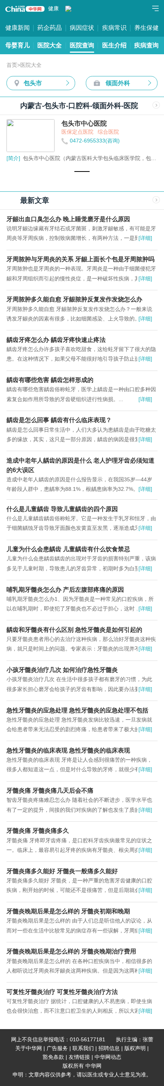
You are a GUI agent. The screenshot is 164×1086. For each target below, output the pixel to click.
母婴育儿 (17, 45)
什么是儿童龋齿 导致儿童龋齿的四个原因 (62, 508)
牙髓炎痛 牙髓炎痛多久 (37, 830)
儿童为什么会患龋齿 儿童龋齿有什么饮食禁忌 (68, 548)
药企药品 (49, 27)
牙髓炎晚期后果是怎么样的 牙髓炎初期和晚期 (68, 911)
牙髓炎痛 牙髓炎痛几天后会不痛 (49, 790)
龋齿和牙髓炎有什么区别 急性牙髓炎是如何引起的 (74, 629)
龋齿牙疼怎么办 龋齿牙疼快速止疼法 (56, 339)
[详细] (145, 238)
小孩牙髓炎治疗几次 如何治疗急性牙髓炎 (62, 669)
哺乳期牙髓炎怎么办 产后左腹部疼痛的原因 (65, 589)
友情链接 (79, 1057)
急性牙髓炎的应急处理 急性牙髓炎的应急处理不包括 (77, 710)
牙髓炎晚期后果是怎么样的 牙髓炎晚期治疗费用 (71, 951)
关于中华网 (28, 1048)
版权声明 (135, 1048)
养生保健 (146, 27)
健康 (53, 8)
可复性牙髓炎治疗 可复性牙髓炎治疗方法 (62, 991)
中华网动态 (108, 1057)
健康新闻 (17, 27)
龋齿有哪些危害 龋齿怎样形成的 (49, 379)
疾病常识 (114, 27)
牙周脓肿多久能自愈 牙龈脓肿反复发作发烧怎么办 (74, 299)
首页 (11, 65)
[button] (82, 171)
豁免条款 (53, 1057)
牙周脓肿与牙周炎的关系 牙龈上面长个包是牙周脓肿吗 (80, 259)
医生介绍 (114, 45)
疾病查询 (146, 45)
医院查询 (82, 45)
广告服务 (57, 1048)
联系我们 (83, 1048)
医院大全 (49, 45)
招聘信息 (109, 1048)
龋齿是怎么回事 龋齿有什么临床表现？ (59, 419)
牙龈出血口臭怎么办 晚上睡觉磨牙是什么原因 (68, 218)
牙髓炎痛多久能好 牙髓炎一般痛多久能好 (62, 871)
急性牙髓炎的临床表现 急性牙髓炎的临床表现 (68, 750)
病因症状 (82, 27)
